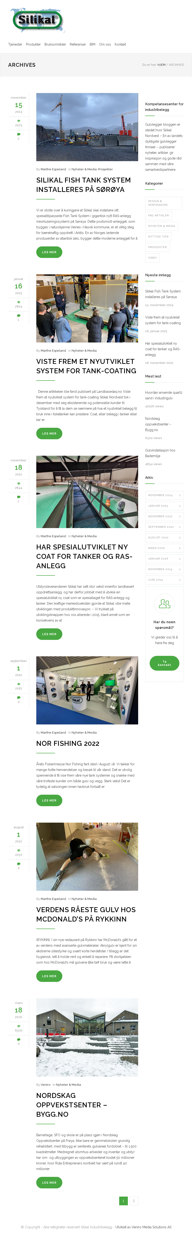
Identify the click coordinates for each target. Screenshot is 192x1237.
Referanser (78, 44)
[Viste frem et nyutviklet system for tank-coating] (87, 308)
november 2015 (164, 569)
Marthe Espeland (53, 169)
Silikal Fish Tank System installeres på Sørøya (163, 294)
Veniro (45, 1084)
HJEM (162, 64)
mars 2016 (164, 548)
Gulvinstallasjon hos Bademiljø (160, 453)
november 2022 (164, 516)
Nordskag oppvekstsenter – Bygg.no (71, 1105)
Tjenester (15, 44)
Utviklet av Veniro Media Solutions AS (143, 1227)
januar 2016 (164, 558)
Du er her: (149, 64)
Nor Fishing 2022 (68, 743)
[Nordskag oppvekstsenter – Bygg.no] (87, 1037)
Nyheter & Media (84, 169)
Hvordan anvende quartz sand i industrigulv (163, 395)
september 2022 (164, 527)
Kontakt (120, 44)
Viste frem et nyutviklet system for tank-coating (163, 320)
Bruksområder (55, 44)
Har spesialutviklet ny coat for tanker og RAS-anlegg (84, 556)
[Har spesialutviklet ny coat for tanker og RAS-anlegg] (87, 492)
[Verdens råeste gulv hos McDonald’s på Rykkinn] (87, 857)
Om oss (105, 44)
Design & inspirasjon (158, 203)
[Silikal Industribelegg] (37, 20)
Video (152, 257)
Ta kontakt (164, 663)
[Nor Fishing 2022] (87, 690)
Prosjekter (105, 169)
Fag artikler (158, 215)
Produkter (33, 44)
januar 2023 (164, 505)
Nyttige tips (158, 236)
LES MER (49, 252)
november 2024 (164, 495)
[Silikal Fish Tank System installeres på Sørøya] (87, 127)
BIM (92, 44)
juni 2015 (164, 579)
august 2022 (164, 537)
